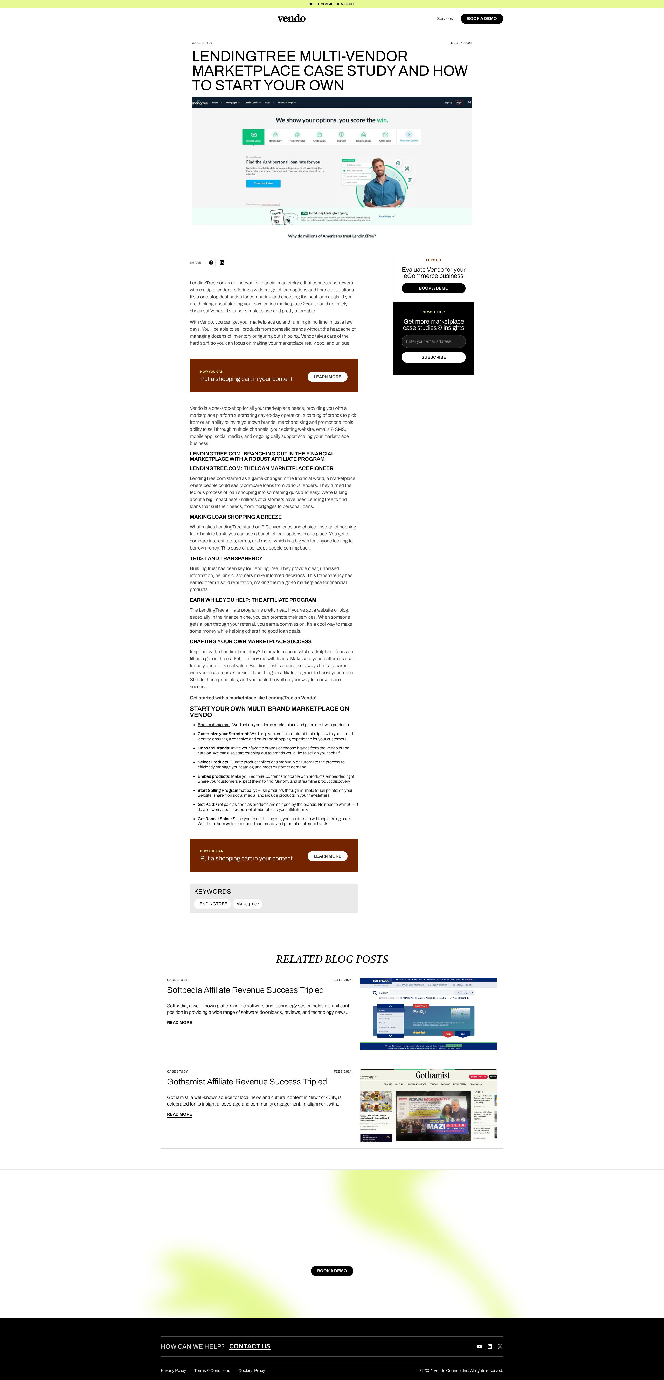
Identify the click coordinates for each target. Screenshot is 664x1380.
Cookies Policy (251, 1370)
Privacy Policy (173, 1370)
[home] (292, 18)
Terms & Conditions (212, 1370)
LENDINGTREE (212, 904)
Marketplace (247, 904)
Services (445, 18)
